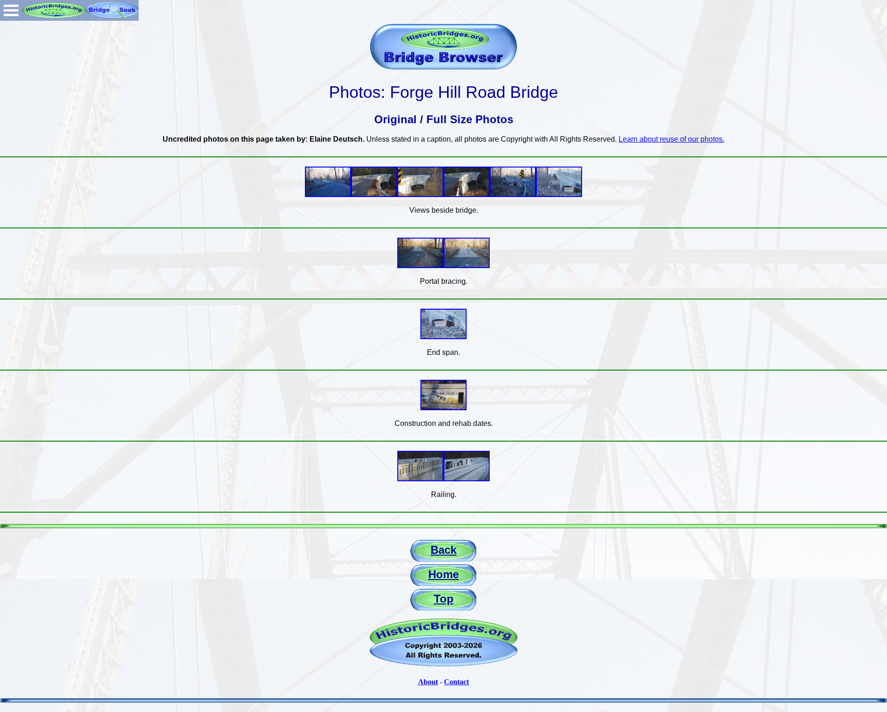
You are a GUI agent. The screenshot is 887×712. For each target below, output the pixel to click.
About (428, 682)
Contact (456, 682)
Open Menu (11, 10)
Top (444, 598)
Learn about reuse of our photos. (671, 139)
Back (443, 550)
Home (443, 574)
